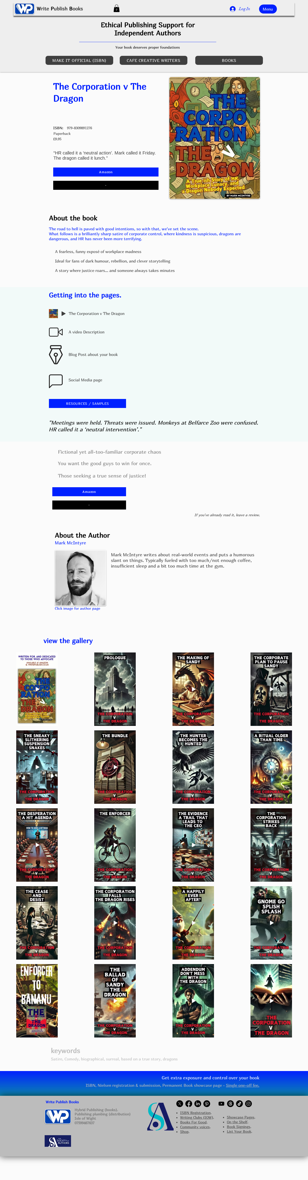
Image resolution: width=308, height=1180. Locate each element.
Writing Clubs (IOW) (196, 1117)
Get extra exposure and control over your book (210, 1077)
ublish (61, 8)
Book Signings (238, 1126)
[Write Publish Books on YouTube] (221, 1103)
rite (45, 8)
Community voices (195, 1127)
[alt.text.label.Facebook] (188, 1103)
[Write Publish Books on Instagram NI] (248, 1103)
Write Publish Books (62, 1102)
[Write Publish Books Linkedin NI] (197, 1103)
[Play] (64, 313)
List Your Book (239, 1131)
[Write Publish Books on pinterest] (206, 1103)
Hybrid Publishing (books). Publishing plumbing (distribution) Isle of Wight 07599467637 (103, 1116)
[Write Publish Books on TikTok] (239, 1103)
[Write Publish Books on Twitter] (179, 1103)
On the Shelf (237, 1122)
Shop (184, 1131)
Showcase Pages (240, 1117)
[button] (116, 8)
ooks (78, 8)
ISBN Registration (195, 1112)
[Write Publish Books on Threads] (230, 1103)
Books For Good (193, 1122)
